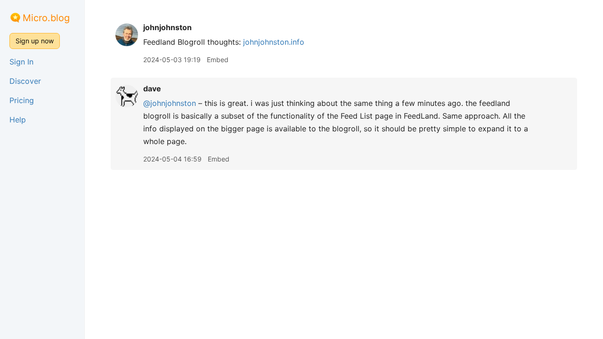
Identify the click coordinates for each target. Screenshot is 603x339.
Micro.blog (46, 18)
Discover (25, 81)
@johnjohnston (169, 103)
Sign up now (35, 41)
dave (152, 88)
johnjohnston (167, 27)
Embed (217, 60)
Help (17, 119)
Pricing (21, 100)
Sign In (21, 61)
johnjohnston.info (273, 42)
